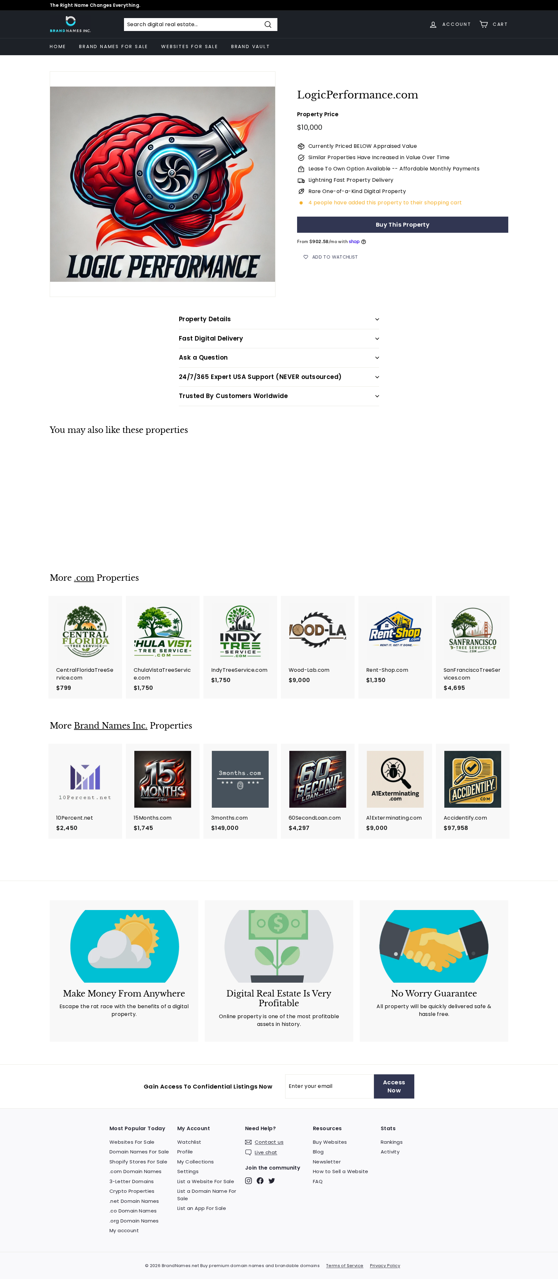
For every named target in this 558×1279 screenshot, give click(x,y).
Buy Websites (330, 1142)
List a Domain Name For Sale (206, 1195)
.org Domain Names (134, 1220)
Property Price (318, 114)
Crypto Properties (132, 1191)
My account (124, 1230)
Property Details (205, 319)
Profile (185, 1151)
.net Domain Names (134, 1201)
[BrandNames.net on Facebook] (260, 1180)
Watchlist (189, 1142)
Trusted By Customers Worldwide (233, 396)
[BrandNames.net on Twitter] (271, 1180)
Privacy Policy (385, 1266)
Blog (318, 1151)
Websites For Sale (189, 46)
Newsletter (327, 1161)
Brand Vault (250, 46)
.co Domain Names (133, 1210)
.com (84, 578)
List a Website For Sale (205, 1181)
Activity (390, 1151)
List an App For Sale (201, 1208)
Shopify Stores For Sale (138, 1161)
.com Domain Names (135, 1171)
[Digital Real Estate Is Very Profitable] (279, 946)
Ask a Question (203, 357)
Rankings (392, 1142)
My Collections (195, 1161)
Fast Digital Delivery (211, 338)
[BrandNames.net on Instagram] (248, 1180)
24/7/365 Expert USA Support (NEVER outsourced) (260, 377)
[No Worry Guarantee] (434, 946)
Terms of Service (344, 1266)
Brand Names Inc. (111, 726)
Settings (188, 1171)
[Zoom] (162, 184)
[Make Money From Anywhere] (124, 946)
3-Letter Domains (131, 1181)
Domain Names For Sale (139, 1151)
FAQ (318, 1181)
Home (58, 46)
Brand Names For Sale (113, 46)
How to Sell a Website (340, 1171)
